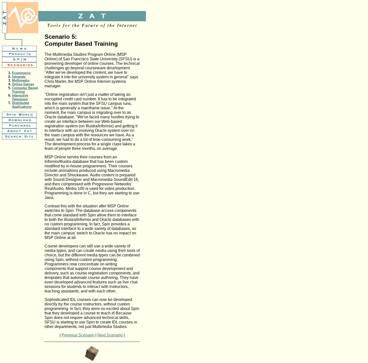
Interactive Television (20, 97)
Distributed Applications (22, 105)
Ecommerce (21, 73)
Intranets (19, 77)
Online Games (23, 84)
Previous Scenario (78, 335)
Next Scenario (110, 335)
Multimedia (20, 80)
